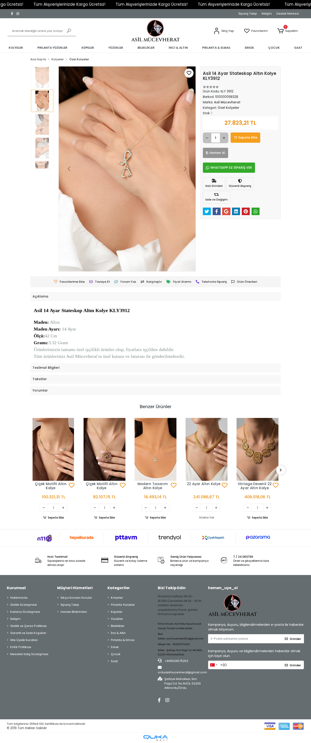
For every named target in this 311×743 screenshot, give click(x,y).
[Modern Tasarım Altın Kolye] (104, 449)
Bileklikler (118, 626)
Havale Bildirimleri (74, 612)
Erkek (115, 647)
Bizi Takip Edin (172, 587)
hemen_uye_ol (223, 587)
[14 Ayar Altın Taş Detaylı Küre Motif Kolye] (257, 439)
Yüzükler (117, 619)
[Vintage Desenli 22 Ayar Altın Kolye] (206, 449)
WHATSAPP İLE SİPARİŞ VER (231, 167)
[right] (281, 470)
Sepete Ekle (247, 137)
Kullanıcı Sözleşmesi (25, 612)
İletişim (267, 13)
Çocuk (115, 654)
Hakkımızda (19, 597)
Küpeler (116, 612)
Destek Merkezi (287, 13)
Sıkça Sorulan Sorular (76, 597)
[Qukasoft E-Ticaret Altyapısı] (155, 738)
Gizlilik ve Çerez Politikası (28, 626)
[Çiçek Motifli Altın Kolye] (53, 449)
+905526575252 (176, 661)
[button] (224, 31)
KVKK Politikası (20, 647)
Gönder (295, 639)
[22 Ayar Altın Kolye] (155, 449)
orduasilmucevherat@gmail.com (182, 672)
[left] (30, 470)
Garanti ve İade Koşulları (28, 633)
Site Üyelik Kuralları (24, 640)
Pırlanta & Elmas (123, 640)
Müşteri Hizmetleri (75, 587)
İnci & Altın (118, 633)
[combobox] (213, 665)
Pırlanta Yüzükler (123, 605)
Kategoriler (118, 587)
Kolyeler (117, 597)
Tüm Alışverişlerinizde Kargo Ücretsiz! (69, 4)
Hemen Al (217, 152)
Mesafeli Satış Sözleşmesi (29, 654)
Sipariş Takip (247, 13)
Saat (114, 661)
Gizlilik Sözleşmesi (23, 605)
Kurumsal (16, 587)
